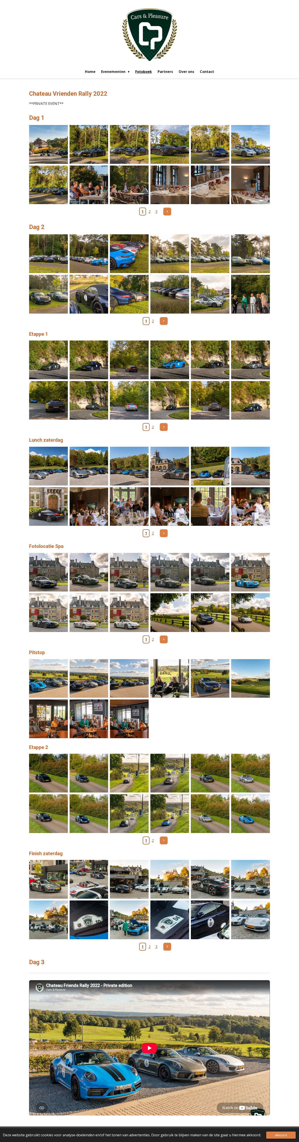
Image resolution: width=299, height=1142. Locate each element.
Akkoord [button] (281, 1135)
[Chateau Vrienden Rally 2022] (48, 144)
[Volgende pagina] (167, 211)
